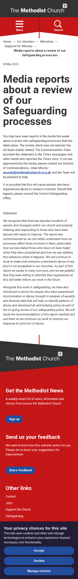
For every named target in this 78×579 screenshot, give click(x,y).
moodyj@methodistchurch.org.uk (27, 172)
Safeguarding (14, 516)
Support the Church (18, 509)
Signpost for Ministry (19, 46)
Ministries (47, 41)
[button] (19, 24)
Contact (11, 496)
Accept (39, 550)
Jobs (9, 503)
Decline (39, 560)
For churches (25, 41)
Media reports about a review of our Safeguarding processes (40, 53)
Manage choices (39, 571)
